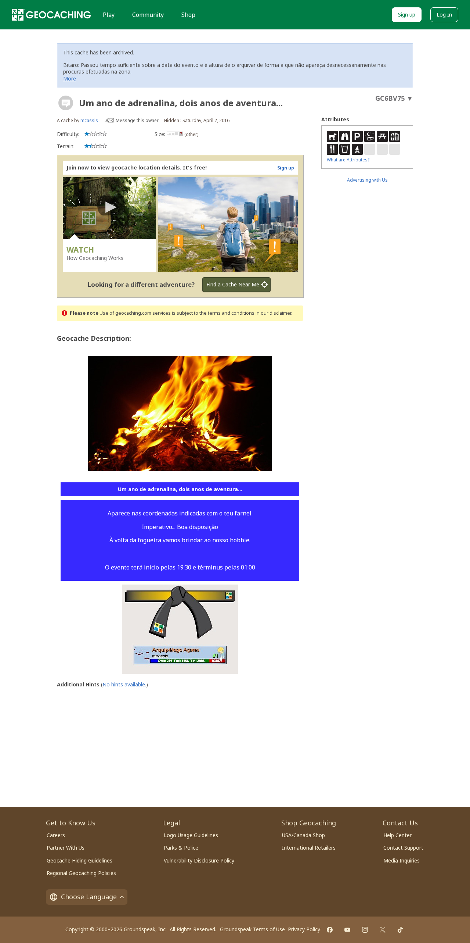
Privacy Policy (304, 929)
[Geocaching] (51, 14)
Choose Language (89, 896)
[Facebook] (329, 930)
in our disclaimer (273, 313)
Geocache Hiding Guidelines (79, 860)
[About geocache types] (66, 103)
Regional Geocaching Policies (81, 872)
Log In (444, 14)
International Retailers (309, 847)
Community (148, 15)
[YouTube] (347, 930)
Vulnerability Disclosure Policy (199, 860)
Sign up (406, 14)
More (69, 78)
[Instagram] (365, 930)
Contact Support (403, 847)
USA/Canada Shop (303, 835)
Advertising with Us (367, 180)
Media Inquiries (401, 860)
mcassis (89, 120)
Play (109, 15)
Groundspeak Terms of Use (252, 929)
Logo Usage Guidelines (191, 835)
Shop (188, 15)
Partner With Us (65, 847)
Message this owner (137, 120)
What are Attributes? (348, 160)
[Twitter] (382, 930)
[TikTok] (400, 930)
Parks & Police (181, 847)
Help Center (397, 835)
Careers (56, 835)
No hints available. (124, 684)
